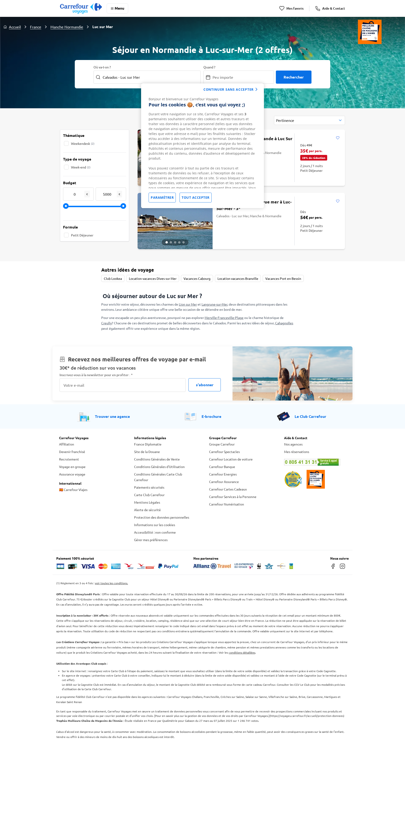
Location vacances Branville (238, 278)
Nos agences (293, 444)
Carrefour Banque (222, 466)
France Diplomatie (147, 444)
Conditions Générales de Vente (157, 459)
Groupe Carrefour (222, 444)
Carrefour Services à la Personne (232, 496)
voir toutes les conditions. (111, 583)
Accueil (15, 26)
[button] (166, 242)
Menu (119, 8)
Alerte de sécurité (147, 510)
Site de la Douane (147, 451)
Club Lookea (113, 278)
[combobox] (309, 120)
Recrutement (69, 459)
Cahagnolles (284, 323)
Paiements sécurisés (149, 487)
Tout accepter (196, 197)
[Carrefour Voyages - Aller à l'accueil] (81, 8)
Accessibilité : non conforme (155, 532)
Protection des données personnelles (161, 517)
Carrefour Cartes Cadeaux (228, 489)
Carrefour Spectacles (224, 451)
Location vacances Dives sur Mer (152, 278)
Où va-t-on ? (102, 67)
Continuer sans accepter (228, 89)
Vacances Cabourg (197, 278)
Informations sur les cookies (154, 525)
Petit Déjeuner (82, 235)
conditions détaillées (242, 652)
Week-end (80, 167)
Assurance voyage (72, 474)
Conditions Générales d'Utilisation (159, 466)
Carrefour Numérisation (226, 504)
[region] (202, 145)
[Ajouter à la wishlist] (337, 138)
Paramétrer (162, 197)
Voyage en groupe (72, 466)
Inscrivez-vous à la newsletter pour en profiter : (96, 375)
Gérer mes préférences (151, 540)
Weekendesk (82, 143)
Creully (106, 323)
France (35, 26)
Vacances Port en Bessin (283, 278)
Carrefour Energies (223, 474)
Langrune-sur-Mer (214, 304)
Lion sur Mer (188, 304)
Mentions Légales (147, 502)
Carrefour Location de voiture (231, 459)
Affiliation (66, 444)
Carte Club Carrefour (149, 495)
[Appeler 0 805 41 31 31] (315, 462)
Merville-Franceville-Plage (224, 317)
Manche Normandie (66, 26)
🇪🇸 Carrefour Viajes (73, 489)
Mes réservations (296, 451)
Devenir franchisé (72, 451)
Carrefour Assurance (224, 481)
